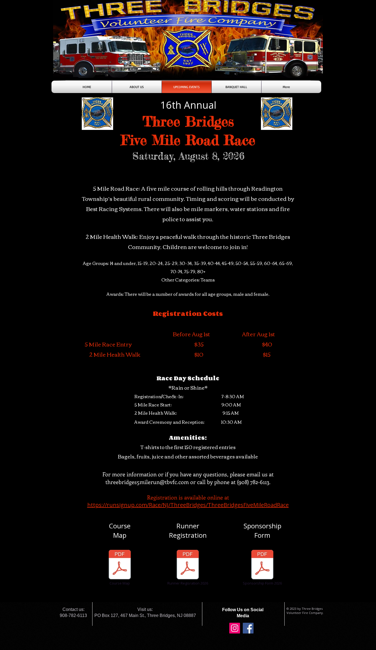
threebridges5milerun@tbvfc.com (147, 481)
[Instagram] (234, 628)
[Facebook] (248, 628)
